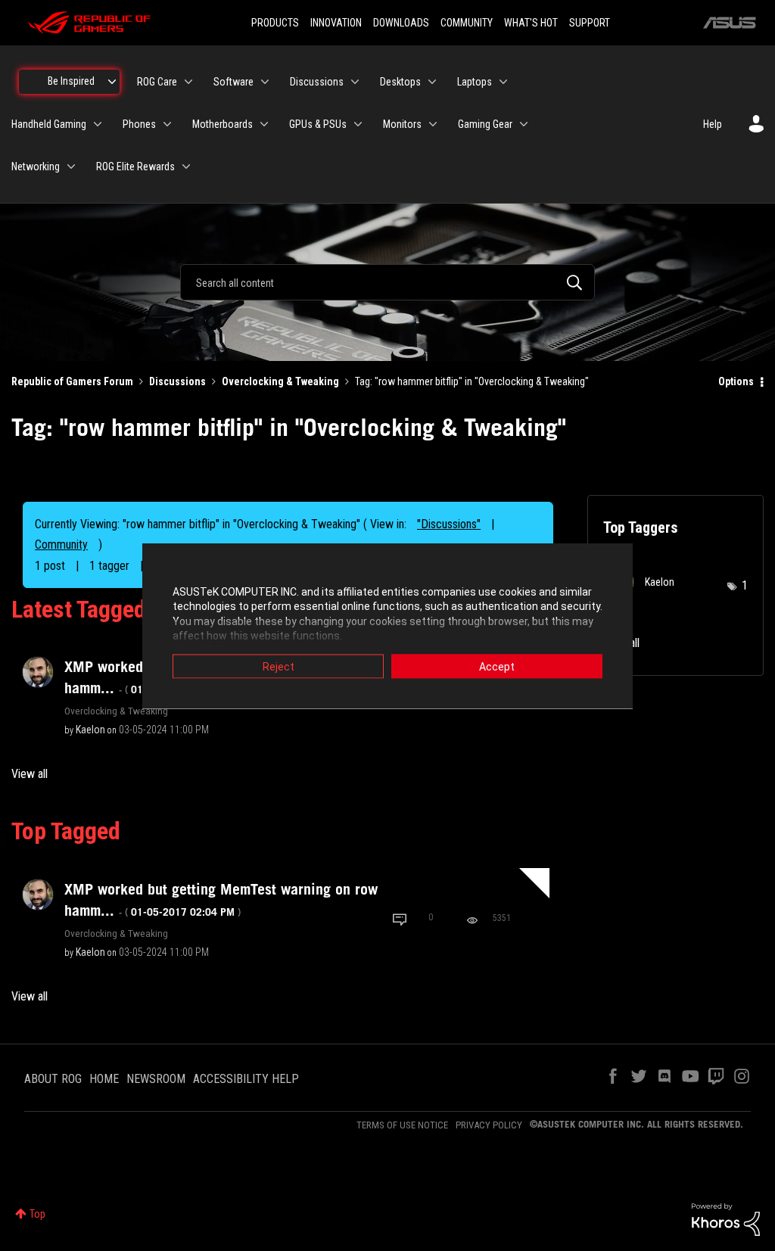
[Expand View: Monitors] (432, 124)
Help (712, 124)
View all (29, 774)
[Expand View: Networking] (71, 166)
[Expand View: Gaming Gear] (523, 124)
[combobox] (387, 282)
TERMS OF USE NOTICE (402, 1125)
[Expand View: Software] (264, 81)
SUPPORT (589, 23)
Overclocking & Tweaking (280, 381)
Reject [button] (278, 666)
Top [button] (37, 1214)
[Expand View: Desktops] (432, 81)
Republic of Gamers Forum (72, 381)
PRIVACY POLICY (489, 1125)
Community (61, 544)
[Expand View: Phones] (167, 124)
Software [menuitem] (233, 82)
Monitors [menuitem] (402, 124)
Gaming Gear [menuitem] (485, 124)
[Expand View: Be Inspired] (112, 82)
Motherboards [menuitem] (222, 124)
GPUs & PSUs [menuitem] (318, 124)
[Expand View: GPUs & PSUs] (358, 124)
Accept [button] (497, 666)
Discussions (177, 381)
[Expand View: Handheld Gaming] (97, 124)
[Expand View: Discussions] (355, 81)
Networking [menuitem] (35, 166)
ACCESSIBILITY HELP (246, 1079)
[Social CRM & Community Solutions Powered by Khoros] (726, 1218)
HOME (104, 1079)
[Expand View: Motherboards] (264, 124)
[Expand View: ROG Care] (188, 81)
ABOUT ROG (53, 1079)
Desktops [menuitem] (400, 82)
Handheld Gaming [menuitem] (48, 124)
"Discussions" (449, 524)
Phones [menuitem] (139, 124)
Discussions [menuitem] (317, 82)
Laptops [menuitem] (474, 82)
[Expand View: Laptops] (503, 81)
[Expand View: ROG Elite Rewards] (186, 166)
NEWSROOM (155, 1079)
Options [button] (736, 381)
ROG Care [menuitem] (157, 82)
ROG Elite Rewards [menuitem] (135, 166)
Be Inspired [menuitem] (71, 81)
